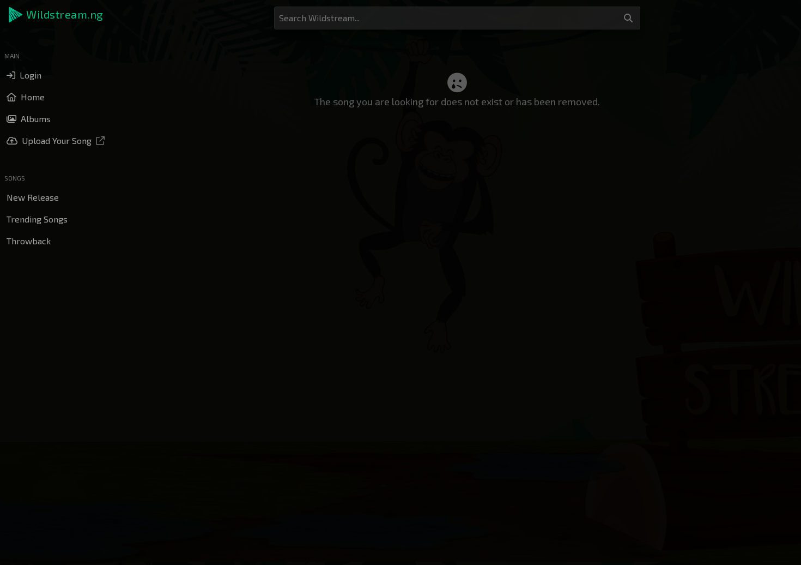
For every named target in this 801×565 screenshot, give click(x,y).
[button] (57, 15)
